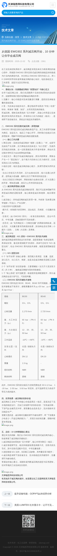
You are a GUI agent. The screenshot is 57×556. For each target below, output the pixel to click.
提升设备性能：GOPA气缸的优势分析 (33, 494)
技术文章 (27, 37)
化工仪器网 (22, 543)
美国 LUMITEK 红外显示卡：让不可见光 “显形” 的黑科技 (34, 505)
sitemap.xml (44, 543)
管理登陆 (33, 543)
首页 (17, 37)
